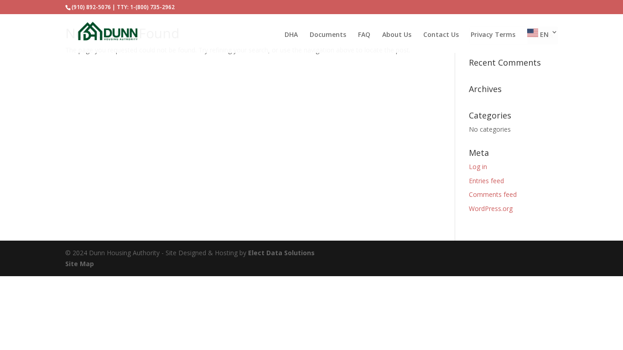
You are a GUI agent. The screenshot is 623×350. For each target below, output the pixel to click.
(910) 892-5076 (91, 7)
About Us (396, 35)
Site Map (79, 263)
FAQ (364, 35)
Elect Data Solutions (281, 252)
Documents (328, 35)
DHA (291, 35)
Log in (478, 166)
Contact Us (441, 35)
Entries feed (486, 180)
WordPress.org (491, 208)
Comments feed (493, 194)
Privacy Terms (493, 35)
